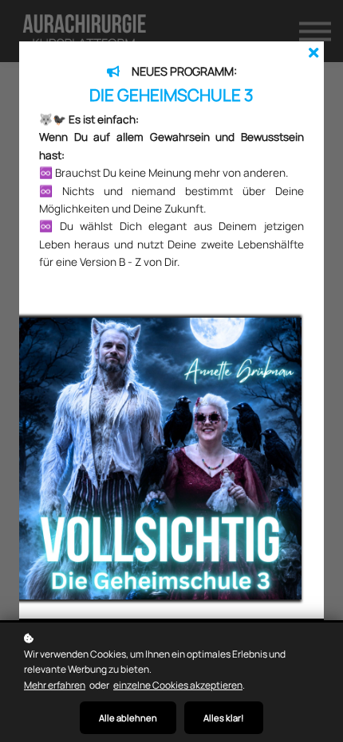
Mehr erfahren (54, 685)
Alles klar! (223, 718)
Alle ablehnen (128, 718)
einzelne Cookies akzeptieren (177, 685)
